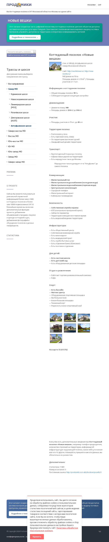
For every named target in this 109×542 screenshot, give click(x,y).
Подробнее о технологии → (25, 37)
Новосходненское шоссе (22, 99)
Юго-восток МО (15, 141)
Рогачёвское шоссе (19, 112)
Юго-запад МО (15, 151)
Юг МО (11, 146)
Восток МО (13, 136)
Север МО (13, 89)
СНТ (99, 5)
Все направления (16, 83)
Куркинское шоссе (19, 94)
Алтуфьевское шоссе (21, 125)
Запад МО (13, 156)
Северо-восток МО (17, 131)
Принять (37, 536)
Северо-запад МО (16, 162)
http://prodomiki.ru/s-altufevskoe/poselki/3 (83, 472)
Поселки (91, 5)
